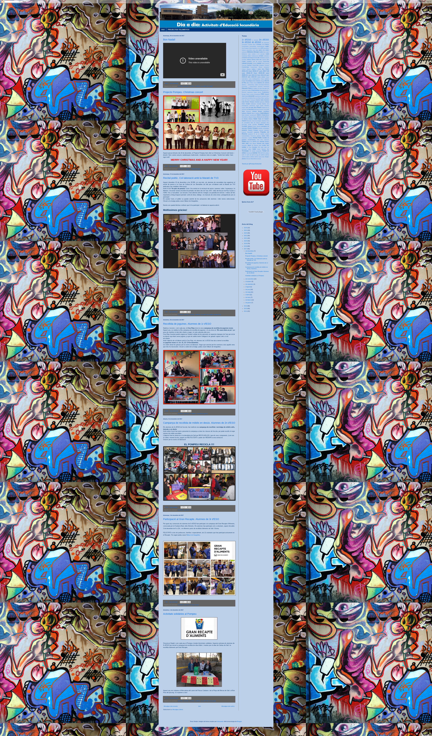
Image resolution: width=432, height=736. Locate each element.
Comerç (255, 63)
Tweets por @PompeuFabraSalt (251, 164)
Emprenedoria (255, 90)
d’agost (247, 287)
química (259, 135)
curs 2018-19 (247, 73)
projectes (256, 132)
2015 (245, 308)
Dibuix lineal (253, 82)
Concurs (244, 65)
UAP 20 (254, 155)
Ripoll (248, 141)
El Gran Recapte (262, 88)
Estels (246, 96)
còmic (263, 63)
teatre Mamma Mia (263, 149)
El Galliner (255, 88)
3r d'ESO (191, 86)
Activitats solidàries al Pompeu (179, 613)
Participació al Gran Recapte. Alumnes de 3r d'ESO (191, 519)
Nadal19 (244, 120)
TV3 (259, 153)
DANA (254, 80)
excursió (251, 96)
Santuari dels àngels (263, 143)
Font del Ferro (246, 100)
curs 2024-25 (252, 77)
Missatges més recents (171, 706)
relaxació (266, 139)
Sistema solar (257, 145)
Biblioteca (250, 52)
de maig (248, 292)
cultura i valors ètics (258, 69)
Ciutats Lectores (247, 61)
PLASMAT (244, 126)
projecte (244, 130)
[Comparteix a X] (186, 83)
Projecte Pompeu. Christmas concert (183, 92)
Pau (268, 122)
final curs (255, 98)
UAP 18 (249, 155)
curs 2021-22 (252, 75)
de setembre (249, 284)
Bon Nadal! (169, 39)
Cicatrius (244, 59)
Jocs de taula (249, 107)
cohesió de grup (247, 63)
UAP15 (263, 155)
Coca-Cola (266, 61)
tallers (249, 149)
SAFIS (254, 141)
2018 (245, 246)
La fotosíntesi (250, 109)
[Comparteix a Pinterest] (190, 83)
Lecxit (265, 109)
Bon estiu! (266, 52)
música (250, 118)
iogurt (257, 105)
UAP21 (248, 156)
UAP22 (252, 156)
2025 (245, 228)
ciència (249, 59)
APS (262, 48)
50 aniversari (265, 42)
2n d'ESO (186, 86)
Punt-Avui (253, 135)
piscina (267, 124)
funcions (266, 100)
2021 (245, 238)
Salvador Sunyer (264, 141)
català (267, 54)
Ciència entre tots (256, 59)
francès (258, 100)
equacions (250, 92)
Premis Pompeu (253, 128)
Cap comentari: (174, 83)
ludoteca (244, 113)
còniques (261, 65)
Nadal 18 (260, 118)
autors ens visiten (264, 50)
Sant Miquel (252, 143)
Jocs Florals (257, 107)
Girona (267, 102)
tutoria (255, 153)
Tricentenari (249, 153)
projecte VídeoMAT (247, 132)
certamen (266, 55)
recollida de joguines (202, 413)
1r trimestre (255, 40)
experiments (258, 96)
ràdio (267, 135)
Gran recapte (195, 604)
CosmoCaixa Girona (256, 67)
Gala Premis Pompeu (248, 102)
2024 (245, 230)
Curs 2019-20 (259, 73)
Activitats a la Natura (262, 44)
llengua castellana (263, 111)
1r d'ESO (180, 86)
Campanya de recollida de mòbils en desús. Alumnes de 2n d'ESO (199, 422)
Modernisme (265, 115)
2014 (245, 311)
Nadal (255, 119)
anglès (267, 46)
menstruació (253, 115)
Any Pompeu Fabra (247, 48)
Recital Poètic (217, 314)
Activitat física (252, 44)
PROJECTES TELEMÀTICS (178, 29)
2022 (245, 235)
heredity (259, 103)
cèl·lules (261, 55)
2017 (245, 249)
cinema (264, 59)
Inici (163, 29)
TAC (259, 147)
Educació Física (247, 88)
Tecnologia (245, 151)
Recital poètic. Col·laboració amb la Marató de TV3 (190, 178)
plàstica (250, 126)
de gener (248, 302)
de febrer (248, 300)
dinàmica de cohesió (263, 82)
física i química (265, 98)
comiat (259, 63)
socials (264, 145)
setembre (244, 145)
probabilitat (266, 128)
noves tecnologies (256, 120)
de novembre (249, 279)
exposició (263, 96)
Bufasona (244, 54)
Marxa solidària (256, 113)
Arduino (244, 50)
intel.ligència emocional (248, 105)
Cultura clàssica (246, 69)
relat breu (260, 139)
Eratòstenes (265, 92)
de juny (247, 289)
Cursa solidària (265, 79)
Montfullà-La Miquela (247, 117)
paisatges (263, 122)
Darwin (258, 80)
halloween (253, 103)
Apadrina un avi (256, 48)
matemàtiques (264, 113)
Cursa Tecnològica (247, 80)
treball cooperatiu (256, 151)
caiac (249, 54)
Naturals (249, 120)
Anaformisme (245, 46)
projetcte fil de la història (256, 134)
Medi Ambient (245, 115)
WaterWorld (254, 158)
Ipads (261, 105)
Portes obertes (257, 126)
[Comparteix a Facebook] (188, 83)
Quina (263, 135)
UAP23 (256, 156)
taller (262, 147)
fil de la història (249, 98)
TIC (250, 151)
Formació (253, 100)
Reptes (244, 141)
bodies (261, 52)
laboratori (256, 109)
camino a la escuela (258, 54)
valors (260, 156)
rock (251, 141)
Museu (255, 117)
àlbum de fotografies (193, 535)
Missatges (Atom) (177, 709)
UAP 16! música (264, 153)
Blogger (239, 721)
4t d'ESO (197, 86)
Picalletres (261, 124)
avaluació (244, 52)
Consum (267, 65)
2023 (245, 233)
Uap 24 (258, 155)
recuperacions (252, 139)
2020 (245, 241)
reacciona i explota (247, 137)
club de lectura (257, 61)
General (257, 102)
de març (248, 297)
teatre (254, 149)
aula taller (255, 50)
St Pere (249, 147)
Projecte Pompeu (195, 169)
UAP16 (267, 155)
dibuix (248, 82)
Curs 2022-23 (261, 75)
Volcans (248, 158)
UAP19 (244, 156)
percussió (244, 124)
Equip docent (257, 92)
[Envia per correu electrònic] (182, 83)
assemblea (249, 50)
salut (258, 141)
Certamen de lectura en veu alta (250, 57)
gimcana (262, 102)
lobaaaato (220, 721)
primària (260, 128)
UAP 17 (244, 155)
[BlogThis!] (184, 83)
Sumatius (254, 147)
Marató (249, 113)
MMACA (259, 115)
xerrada (259, 158)
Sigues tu (250, 145)
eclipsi (256, 84)
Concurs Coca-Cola (252, 65)
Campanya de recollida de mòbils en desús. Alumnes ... (256, 267)
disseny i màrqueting (248, 84)
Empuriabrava (263, 90)
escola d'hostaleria (255, 94)
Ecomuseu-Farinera (264, 84)
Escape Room (246, 94)
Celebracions (255, 55)
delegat (262, 80)
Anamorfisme (253, 46)
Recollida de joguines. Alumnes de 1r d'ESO (187, 323)
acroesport (244, 44)
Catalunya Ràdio (246, 55)
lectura (261, 109)
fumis (262, 100)
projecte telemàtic (264, 130)
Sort (268, 145)
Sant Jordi (245, 143)
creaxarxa (266, 67)
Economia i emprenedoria (249, 86)
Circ (268, 59)
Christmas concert (264, 57)
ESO (262, 94)
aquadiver (266, 48)
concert (267, 63)
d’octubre (248, 281)
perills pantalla (252, 124)
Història (264, 103)
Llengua (254, 111)
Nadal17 (210, 86)
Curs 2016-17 (254, 71)
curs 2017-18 (204, 86)
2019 (245, 243)
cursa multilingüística (254, 79)
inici (268, 103)
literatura (248, 111)
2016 (245, 306)
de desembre (249, 251)
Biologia (256, 52)
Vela (263, 156)
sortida (244, 147)
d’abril (247, 294)
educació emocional (263, 86)
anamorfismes (260, 46)
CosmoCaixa (245, 67)
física (259, 98)
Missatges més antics (228, 706)
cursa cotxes (261, 77)
